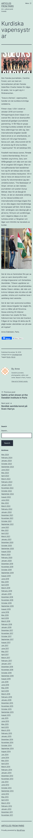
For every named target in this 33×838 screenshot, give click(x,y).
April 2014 (5, 764)
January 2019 (6, 594)
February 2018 (6, 624)
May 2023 (5, 473)
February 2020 (6, 557)
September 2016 (7, 676)
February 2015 (6, 733)
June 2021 (5, 527)
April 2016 (5, 691)
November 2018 (7, 600)
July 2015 (4, 718)
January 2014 (6, 773)
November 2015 (7, 706)
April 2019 (5, 585)
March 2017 (5, 658)
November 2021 (7, 518)
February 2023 (6, 482)
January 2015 (6, 736)
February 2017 (6, 661)
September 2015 (7, 712)
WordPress (21, 830)
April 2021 (5, 533)
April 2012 (5, 800)
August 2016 (6, 679)
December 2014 (7, 739)
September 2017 (7, 639)
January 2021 (6, 539)
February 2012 (6, 806)
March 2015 (5, 730)
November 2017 (7, 633)
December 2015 (7, 703)
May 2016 (5, 688)
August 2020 (6, 551)
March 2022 (5, 506)
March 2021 (5, 536)
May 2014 (5, 761)
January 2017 (6, 664)
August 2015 (6, 715)
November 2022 (7, 488)
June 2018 (5, 612)
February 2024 (6, 458)
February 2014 (6, 770)
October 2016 (6, 673)
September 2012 (7, 791)
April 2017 (5, 654)
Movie (13, 357)
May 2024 (5, 455)
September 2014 (7, 748)
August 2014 (6, 751)
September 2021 (7, 524)
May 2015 (5, 724)
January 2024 (6, 461)
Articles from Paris (12, 825)
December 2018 (7, 597)
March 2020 (5, 554)
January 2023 (6, 485)
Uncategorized (17, 354)
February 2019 (6, 591)
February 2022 (6, 509)
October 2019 (6, 570)
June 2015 (5, 721)
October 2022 (6, 491)
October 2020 (6, 545)
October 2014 (6, 745)
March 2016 (5, 694)
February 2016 (6, 697)
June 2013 (5, 785)
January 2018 (6, 627)
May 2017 (4, 651)
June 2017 (5, 648)
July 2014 (4, 754)
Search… (4, 431)
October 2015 (6, 709)
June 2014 (5, 758)
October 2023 (6, 464)
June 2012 (5, 794)
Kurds (8, 357)
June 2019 (5, 579)
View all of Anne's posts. (19, 381)
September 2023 (7, 467)
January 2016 (6, 700)
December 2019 (7, 564)
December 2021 (7, 515)
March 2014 (5, 767)
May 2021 (5, 530)
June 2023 (5, 470)
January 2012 (6, 809)
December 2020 (7, 542)
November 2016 (7, 670)
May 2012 (5, 797)
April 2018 (5, 618)
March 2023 (5, 479)
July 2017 (4, 645)
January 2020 (6, 561)
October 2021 (6, 521)
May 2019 (5, 582)
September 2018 (7, 606)
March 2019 (5, 588)
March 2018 (5, 621)
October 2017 (6, 636)
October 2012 (6, 788)
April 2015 (5, 727)
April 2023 (5, 476)
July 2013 (4, 782)
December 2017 (7, 630)
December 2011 (7, 812)
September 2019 (7, 573)
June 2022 (5, 500)
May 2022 (5, 503)
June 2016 (5, 685)
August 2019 (6, 576)
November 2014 (7, 742)
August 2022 (6, 497)
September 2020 (7, 548)
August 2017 (5, 642)
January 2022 (6, 512)
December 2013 (7, 776)
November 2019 (7, 567)
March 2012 (5, 803)
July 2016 (4, 682)
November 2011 (7, 815)
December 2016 (7, 667)
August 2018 (6, 609)
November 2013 (7, 779)
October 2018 (6, 603)
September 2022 (7, 494)
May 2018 (5, 615)
